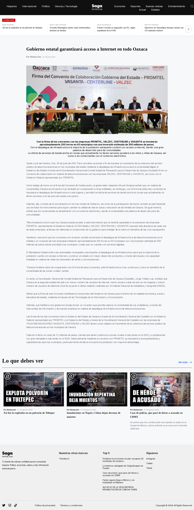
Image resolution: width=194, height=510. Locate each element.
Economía (119, 6)
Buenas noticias (154, 6)
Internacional (29, 6)
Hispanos (12, 6)
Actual (142, 9)
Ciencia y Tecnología (66, 6)
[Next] (188, 29)
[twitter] (9, 505)
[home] (97, 6)
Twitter (149, 463)
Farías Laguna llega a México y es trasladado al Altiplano (118, 481)
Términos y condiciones (71, 505)
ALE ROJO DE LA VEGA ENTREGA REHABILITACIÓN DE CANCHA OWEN (120, 488)
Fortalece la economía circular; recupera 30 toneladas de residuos (123, 459)
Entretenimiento (176, 6)
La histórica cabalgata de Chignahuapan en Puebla (123, 467)
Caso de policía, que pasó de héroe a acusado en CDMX (120, 474)
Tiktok (149, 468)
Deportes (135, 6)
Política (46, 6)
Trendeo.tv (64, 458)
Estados (155, 9)
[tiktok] (15, 505)
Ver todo (183, 362)
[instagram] (3, 505)
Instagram (150, 458)
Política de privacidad (45, 505)
